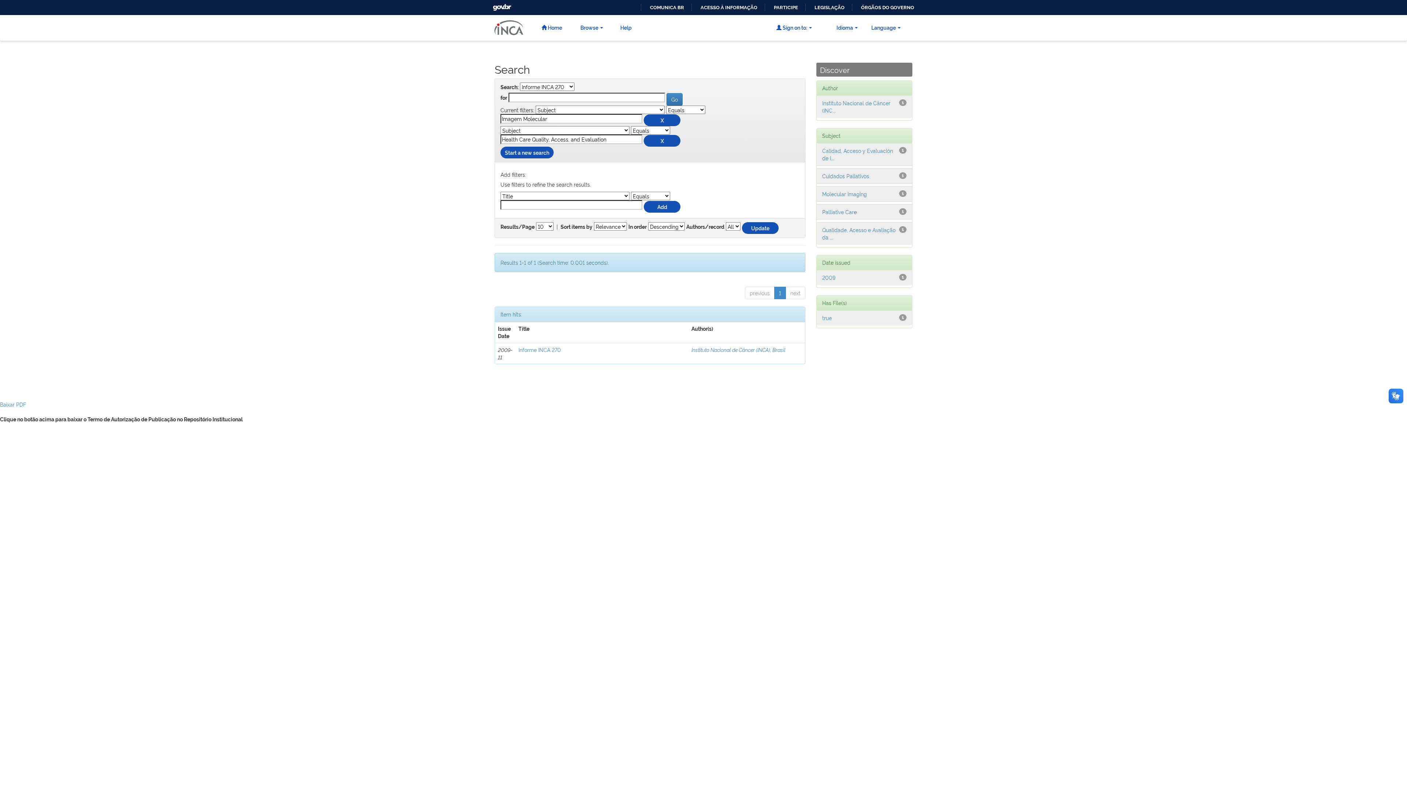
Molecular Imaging (844, 193)
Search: (509, 87)
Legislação (830, 7)
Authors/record (705, 227)
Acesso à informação (729, 7)
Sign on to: (794, 27)
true (827, 317)
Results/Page (518, 227)
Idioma (845, 27)
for (504, 98)
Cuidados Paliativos (845, 175)
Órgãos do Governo (887, 7)
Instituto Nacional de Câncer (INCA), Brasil (738, 349)
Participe (786, 7)
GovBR (501, 5)
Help (626, 27)
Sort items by (576, 227)
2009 (828, 277)
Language (883, 27)
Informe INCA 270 (539, 349)
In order (637, 227)
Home (554, 27)
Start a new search (527, 152)
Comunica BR (667, 7)
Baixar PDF (13, 404)
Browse (589, 27)
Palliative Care (839, 211)
